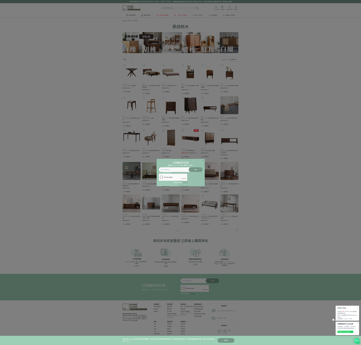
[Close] (203, 160)
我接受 (226, 340)
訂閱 (195, 169)
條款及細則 (185, 182)
